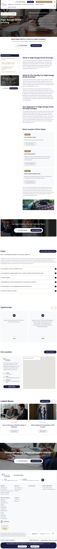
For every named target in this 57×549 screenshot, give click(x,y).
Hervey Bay (3, 517)
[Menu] (54, 6)
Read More (14, 431)
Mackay (2, 513)
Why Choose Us (18, 487)
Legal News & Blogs (47, 487)
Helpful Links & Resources (48, 489)
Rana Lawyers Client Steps (8, 71)
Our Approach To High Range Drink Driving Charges (7, 68)
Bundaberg (3, 515)
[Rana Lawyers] (4, 5)
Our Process (31, 485)
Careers (16, 490)
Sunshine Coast (4, 502)
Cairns (2, 512)
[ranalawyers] (42, 480)
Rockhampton (4, 510)
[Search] (55, 2)
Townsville (3, 509)
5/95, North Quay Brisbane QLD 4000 (31, 480)
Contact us (17, 499)
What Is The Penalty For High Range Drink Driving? (8, 63)
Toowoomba (4, 507)
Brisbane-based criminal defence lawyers (12, 534)
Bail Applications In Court (28, 4)
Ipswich (2, 504)
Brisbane (3, 499)
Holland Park (4, 518)
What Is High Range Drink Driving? (8, 59)
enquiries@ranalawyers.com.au (13, 377)
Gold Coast (3, 501)
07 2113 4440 (20, 2)
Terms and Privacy (34, 540)
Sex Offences (18, 4)
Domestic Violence (39, 4)
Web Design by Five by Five (48, 540)
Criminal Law (11, 4)
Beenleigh (3, 506)
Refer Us (17, 501)
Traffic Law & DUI (12, 7)
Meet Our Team (18, 489)
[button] (8, 14)
